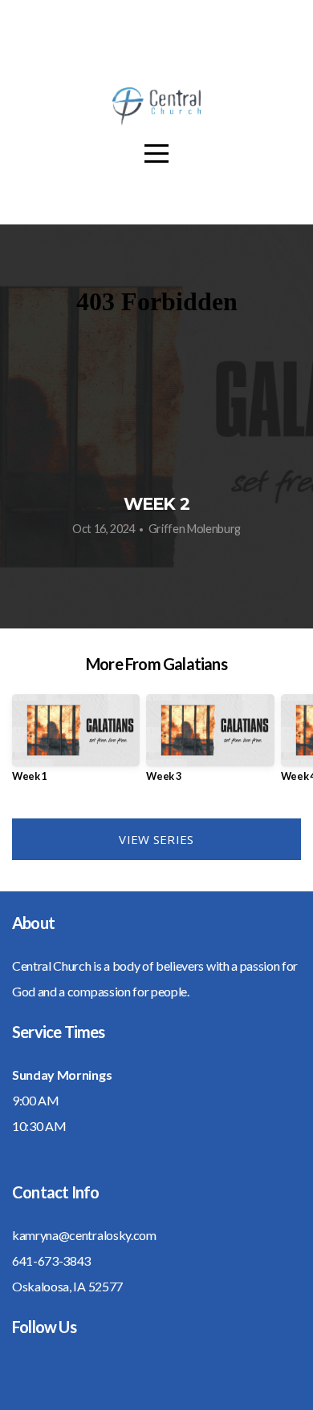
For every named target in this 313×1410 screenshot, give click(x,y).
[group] (76, 744)
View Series (156, 839)
